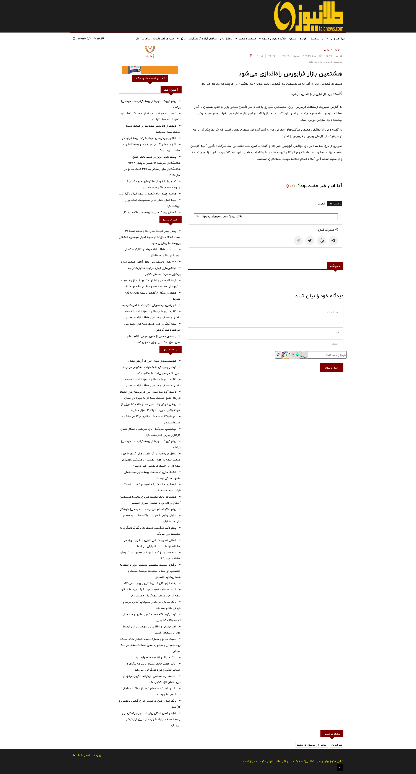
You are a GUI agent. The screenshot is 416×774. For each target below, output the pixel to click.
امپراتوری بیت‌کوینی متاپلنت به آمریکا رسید (149, 305)
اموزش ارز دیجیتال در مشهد (312, 745)
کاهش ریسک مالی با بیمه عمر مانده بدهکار (149, 212)
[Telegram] (333, 240)
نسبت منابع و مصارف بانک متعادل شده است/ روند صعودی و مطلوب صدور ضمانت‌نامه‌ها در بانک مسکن (150, 645)
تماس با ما (84, 755)
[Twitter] (309, 240)
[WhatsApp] (321, 240)
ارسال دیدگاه (331, 368)
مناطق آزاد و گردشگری (203, 38)
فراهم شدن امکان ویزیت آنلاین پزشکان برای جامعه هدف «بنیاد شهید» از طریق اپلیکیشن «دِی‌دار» (151, 719)
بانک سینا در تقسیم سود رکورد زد (156, 657)
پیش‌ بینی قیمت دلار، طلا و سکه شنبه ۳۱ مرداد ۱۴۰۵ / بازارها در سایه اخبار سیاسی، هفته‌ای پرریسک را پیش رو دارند (149, 237)
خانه (337, 49)
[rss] (74, 755)
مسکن (293, 38)
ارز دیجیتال (316, 38)
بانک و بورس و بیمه (273, 38)
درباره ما (97, 755)
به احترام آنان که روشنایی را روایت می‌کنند (149, 583)
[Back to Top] (340, 767)
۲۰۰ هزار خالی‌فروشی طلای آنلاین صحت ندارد (148, 261)
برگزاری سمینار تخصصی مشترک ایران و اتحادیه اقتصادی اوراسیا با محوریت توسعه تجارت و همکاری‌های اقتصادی (150, 571)
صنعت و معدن (246, 38)
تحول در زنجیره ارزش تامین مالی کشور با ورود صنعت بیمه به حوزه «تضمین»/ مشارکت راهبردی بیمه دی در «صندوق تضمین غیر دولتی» (150, 459)
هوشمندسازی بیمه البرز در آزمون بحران (152, 360)
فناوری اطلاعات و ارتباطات (158, 38)
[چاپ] (250, 56)
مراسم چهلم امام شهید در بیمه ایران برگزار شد (147, 193)
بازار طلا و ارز (336, 38)
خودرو (303, 38)
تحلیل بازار (226, 38)
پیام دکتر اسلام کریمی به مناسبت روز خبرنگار (148, 509)
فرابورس (321, 203)
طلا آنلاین (337, 745)
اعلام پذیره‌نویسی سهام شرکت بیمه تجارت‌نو (149, 138)
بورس (326, 49)
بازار (136, 38)
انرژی (182, 38)
